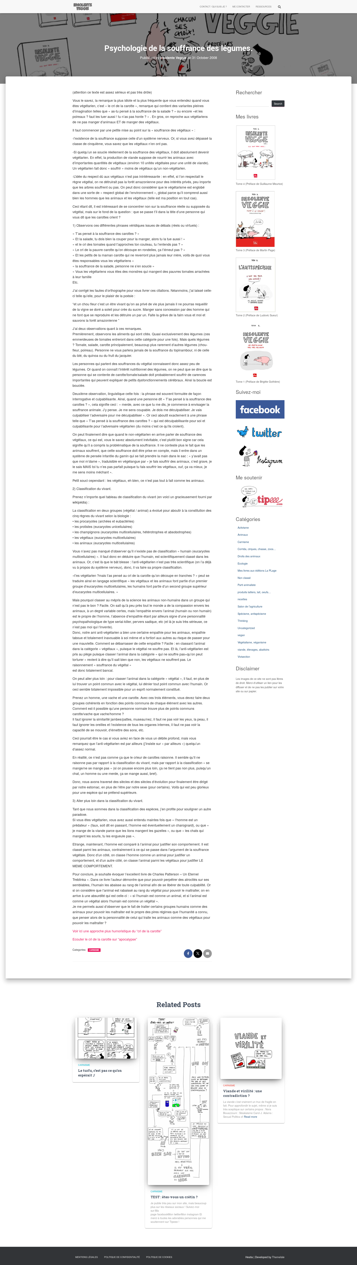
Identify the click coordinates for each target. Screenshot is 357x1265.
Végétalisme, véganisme (252, 642)
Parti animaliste (247, 585)
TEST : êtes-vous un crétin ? (174, 1197)
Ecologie (243, 563)
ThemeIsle (278, 1257)
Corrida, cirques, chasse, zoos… (257, 549)
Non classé (244, 578)
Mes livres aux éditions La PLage (257, 570)
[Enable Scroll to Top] (349, 1257)
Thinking (243, 621)
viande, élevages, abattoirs (253, 649)
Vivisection (244, 656)
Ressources (263, 6)
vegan (241, 635)
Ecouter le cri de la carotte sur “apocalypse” (105, 939)
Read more (250, 1116)
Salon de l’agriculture (250, 606)
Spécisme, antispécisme (252, 613)
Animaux (243, 534)
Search (278, 103)
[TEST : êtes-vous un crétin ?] (178, 1101)
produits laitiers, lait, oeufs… (254, 592)
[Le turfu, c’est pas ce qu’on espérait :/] (106, 1037)
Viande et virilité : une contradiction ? (242, 1093)
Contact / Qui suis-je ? (213, 6)
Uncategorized (246, 628)
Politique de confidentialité (122, 1256)
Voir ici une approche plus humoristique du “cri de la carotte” (117, 930)
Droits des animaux (249, 556)
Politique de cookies (159, 1256)
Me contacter (241, 6)
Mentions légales (86, 1256)
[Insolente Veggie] (83, 6)
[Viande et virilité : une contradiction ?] (251, 1048)
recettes (242, 599)
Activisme (243, 527)
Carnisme (94, 950)
